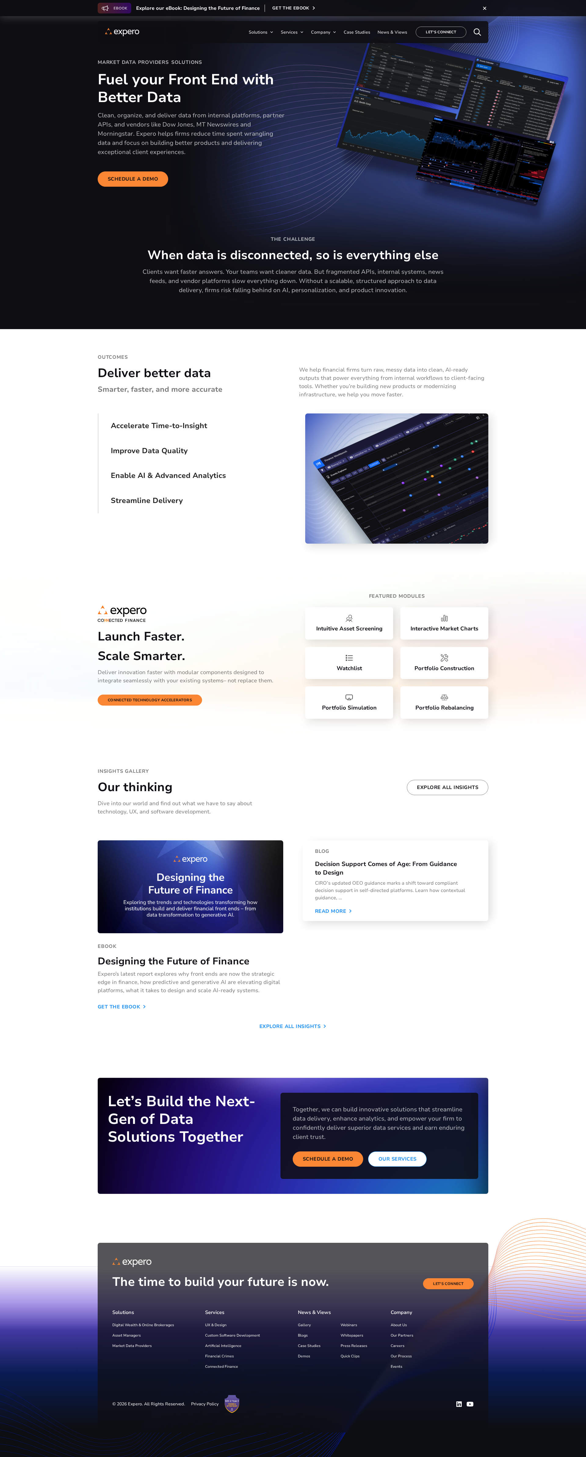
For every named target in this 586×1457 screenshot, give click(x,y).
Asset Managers (126, 1335)
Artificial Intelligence (223, 1345)
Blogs (303, 1335)
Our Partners (402, 1335)
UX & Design (215, 1325)
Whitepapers (352, 1335)
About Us (399, 1325)
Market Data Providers (132, 1345)
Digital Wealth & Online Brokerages (143, 1325)
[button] (261, 32)
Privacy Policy (205, 1404)
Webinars (349, 1325)
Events (396, 1366)
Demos (304, 1356)
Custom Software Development (232, 1335)
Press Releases (354, 1345)
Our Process (401, 1356)
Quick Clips (350, 1356)
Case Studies (309, 1345)
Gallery (304, 1325)
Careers (397, 1345)
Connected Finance (221, 1366)
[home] (122, 32)
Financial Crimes (219, 1356)
